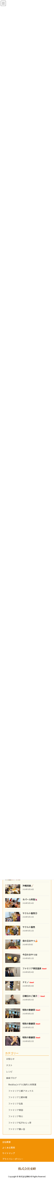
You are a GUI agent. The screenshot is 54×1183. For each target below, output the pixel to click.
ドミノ (28, 982)
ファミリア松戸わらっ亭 (19, 1122)
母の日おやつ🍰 (30, 940)
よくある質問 (8, 1147)
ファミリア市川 (15, 1116)
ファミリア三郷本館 (17, 1097)
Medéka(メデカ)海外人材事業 (22, 1084)
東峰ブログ (11, 1077)
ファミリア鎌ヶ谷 (16, 1129)
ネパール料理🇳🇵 (30, 899)
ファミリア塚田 (15, 1109)
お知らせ (10, 1058)
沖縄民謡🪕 (27, 885)
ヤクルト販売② (29, 913)
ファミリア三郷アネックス (20, 1090)
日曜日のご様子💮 (33, 995)
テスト (9, 1065)
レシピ (9, 1071)
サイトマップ (8, 1153)
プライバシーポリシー (12, 1158)
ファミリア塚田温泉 (34, 968)
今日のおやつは (29, 954)
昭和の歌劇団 (31, 1009)
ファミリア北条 (15, 1103)
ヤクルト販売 (28, 926)
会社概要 (6, 1141)
